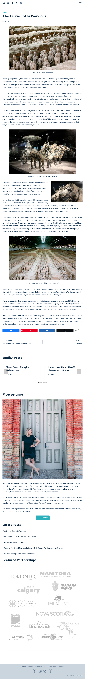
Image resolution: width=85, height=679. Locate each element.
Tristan (52, 374)
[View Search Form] (21, 3)
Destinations (40, 666)
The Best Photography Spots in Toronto (18, 553)
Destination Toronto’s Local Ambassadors (46, 503)
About (30, 666)
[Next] (79, 371)
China (4, 12)
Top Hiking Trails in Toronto (14, 531)
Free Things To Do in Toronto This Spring (19, 536)
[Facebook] (16, 3)
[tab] (38, 382)
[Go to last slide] (6, 371)
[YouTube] (4, 3)
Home (23, 666)
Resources (51, 666)
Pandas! (79, 342)
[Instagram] (8, 3)
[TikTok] (12, 3)
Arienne (7, 21)
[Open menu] (80, 3)
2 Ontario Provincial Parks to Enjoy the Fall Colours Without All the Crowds (32, 548)
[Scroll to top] (80, 676)
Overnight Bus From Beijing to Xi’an (16, 342)
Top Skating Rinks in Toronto (14, 542)
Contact (61, 666)
